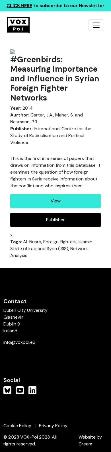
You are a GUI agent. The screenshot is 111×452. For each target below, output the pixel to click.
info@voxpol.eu (19, 342)
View (56, 201)
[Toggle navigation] (96, 25)
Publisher (55, 220)
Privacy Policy (53, 426)
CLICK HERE (19, 6)
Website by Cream (90, 440)
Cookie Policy (17, 426)
